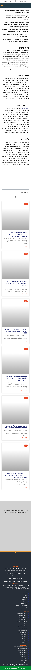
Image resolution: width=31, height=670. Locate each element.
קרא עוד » (24, 246)
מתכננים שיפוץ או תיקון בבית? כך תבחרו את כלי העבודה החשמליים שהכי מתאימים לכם (15, 475)
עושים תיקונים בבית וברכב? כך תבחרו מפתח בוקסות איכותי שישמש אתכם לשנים (16, 234)
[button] (2, 5)
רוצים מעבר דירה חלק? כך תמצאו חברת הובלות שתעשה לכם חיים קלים (16, 331)
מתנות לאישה (25, 108)
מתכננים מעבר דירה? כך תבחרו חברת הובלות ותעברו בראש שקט (16, 427)
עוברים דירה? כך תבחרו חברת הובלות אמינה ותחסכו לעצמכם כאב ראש (16, 283)
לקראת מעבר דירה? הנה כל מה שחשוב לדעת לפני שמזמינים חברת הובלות (16, 379)
